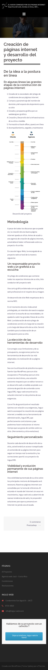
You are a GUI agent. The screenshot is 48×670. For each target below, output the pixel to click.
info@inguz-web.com (15, 611)
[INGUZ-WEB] (24, 5)
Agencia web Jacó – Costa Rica (14, 576)
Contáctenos (7, 581)
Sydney (30, 666)
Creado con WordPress (11, 666)
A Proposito (7, 571)
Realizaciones (8, 585)
